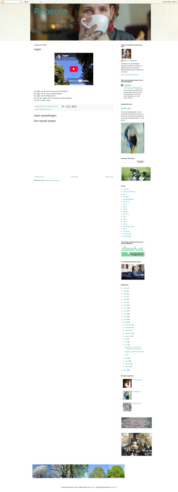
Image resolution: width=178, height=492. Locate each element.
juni (126, 342)
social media (127, 236)
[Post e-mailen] (62, 106)
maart (127, 361)
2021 (125, 297)
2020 (125, 299)
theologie (126, 197)
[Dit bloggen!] (68, 106)
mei (126, 344)
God (124, 216)
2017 (125, 308)
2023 (125, 291)
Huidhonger (126, 108)
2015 (125, 314)
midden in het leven (129, 192)
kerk (124, 194)
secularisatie (127, 234)
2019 (125, 302)
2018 (125, 305)
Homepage (74, 177)
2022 (125, 294)
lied (46, 109)
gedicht (125, 211)
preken (125, 224)
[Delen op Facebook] (73, 106)
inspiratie (42, 109)
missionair (126, 202)
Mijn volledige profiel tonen (130, 75)
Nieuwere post (39, 177)
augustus (128, 336)
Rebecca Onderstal (130, 60)
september (128, 333)
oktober (127, 330)
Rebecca (50, 11)
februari (127, 364)
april (126, 358)
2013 (125, 319)
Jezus (125, 204)
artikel (125, 221)
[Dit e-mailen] (66, 106)
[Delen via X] (71, 106)
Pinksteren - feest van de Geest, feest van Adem (133, 348)
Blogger (114, 487)
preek (125, 229)
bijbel (125, 206)
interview (126, 214)
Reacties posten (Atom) (51, 180)
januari (127, 366)
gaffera (93, 487)
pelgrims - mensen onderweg (134, 352)
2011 (125, 370)
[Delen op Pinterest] (75, 106)
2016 (125, 311)
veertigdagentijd (128, 199)
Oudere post (109, 177)
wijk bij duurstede (128, 226)
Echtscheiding (137, 380)
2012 (125, 322)
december (128, 325)
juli (126, 339)
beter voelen (137, 403)
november (128, 327)
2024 (125, 288)
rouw (124, 219)
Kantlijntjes (127, 85)
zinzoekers (126, 231)
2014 (125, 316)
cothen (125, 209)
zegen (50, 109)
